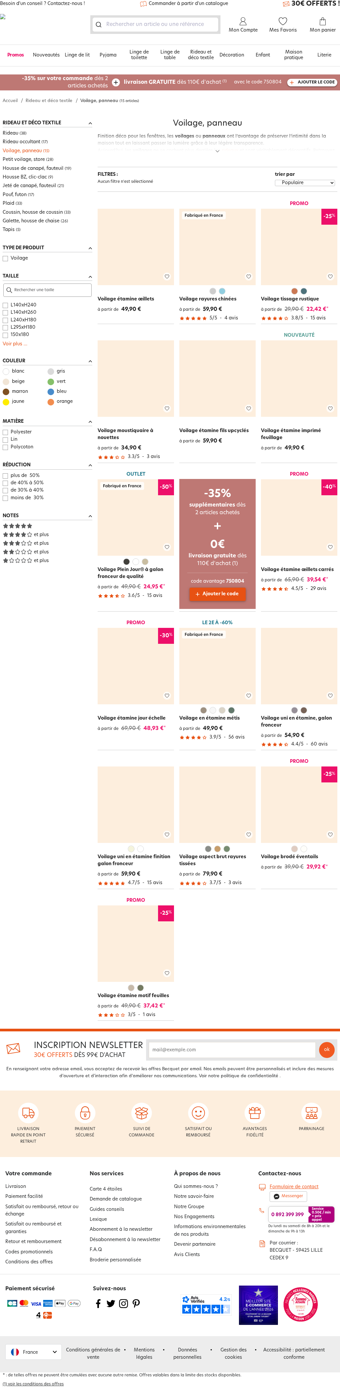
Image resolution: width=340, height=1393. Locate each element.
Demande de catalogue (116, 1199)
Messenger (292, 1196)
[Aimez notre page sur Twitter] (111, 1307)
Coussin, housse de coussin (33, 212)
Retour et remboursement (33, 1241)
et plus (41, 534)
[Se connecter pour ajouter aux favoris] (167, 277)
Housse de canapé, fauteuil (33, 168)
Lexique (98, 1219)
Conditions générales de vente (93, 1354)
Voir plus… (15, 344)
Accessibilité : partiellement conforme (294, 1354)
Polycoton (22, 447)
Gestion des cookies (233, 1354)
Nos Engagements (194, 1217)
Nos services (107, 1174)
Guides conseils (107, 1209)
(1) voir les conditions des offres (33, 1384)
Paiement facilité (24, 1196)
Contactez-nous (279, 1174)
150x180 (20, 334)
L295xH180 (23, 327)
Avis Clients (187, 1254)
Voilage (19, 258)
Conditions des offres (29, 1262)
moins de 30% (27, 498)
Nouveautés (46, 55)
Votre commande (28, 1174)
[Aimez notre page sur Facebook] (98, 1307)
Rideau (10, 133)
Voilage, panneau (22, 151)
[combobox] (155, 24)
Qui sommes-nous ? (196, 1186)
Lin (14, 439)
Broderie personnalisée (115, 1260)
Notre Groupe (189, 1207)
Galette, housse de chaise (31, 221)
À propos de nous (197, 1174)
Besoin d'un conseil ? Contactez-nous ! (42, 4)
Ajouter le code (221, 594)
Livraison (15, 1186)
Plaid (8, 203)
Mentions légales (144, 1354)
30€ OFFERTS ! (316, 4)
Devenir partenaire (194, 1244)
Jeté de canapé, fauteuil (29, 185)
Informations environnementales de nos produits (210, 1230)
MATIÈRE (13, 421)
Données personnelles (187, 1354)
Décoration (231, 55)
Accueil (10, 101)
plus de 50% (25, 475)
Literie (324, 55)
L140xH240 (24, 305)
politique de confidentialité (249, 1076)
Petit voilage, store (24, 159)
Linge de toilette (139, 55)
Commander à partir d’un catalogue (188, 3)
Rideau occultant (21, 142)
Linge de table (170, 55)
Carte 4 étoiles (106, 1189)
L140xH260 (24, 312)
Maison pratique (293, 55)
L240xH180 (24, 320)
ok (327, 1049)
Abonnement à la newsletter (121, 1229)
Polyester (21, 432)
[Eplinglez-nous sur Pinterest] (136, 1307)
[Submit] (100, 24)
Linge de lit (77, 55)
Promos (15, 55)
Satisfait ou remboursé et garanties (33, 1228)
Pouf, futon (15, 194)
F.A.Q (96, 1249)
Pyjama (108, 55)
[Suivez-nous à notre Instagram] (123, 1307)
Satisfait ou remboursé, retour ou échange (41, 1211)
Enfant (263, 55)
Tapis (9, 229)
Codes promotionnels (29, 1252)
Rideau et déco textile (201, 55)
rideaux (230, 151)
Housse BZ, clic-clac (25, 177)
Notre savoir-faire (194, 1196)
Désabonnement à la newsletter (125, 1239)
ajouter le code (316, 82)
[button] (33, 1351)
